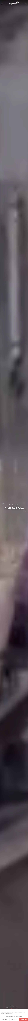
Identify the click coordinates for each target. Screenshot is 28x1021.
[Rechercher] (26, 4)
